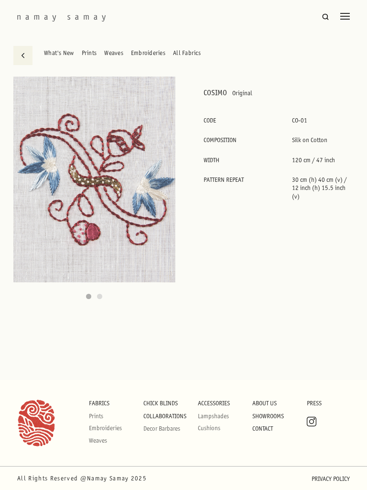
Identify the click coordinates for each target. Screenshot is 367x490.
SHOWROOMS (268, 416)
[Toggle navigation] (345, 16)
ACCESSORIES (214, 403)
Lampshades (213, 416)
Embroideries (148, 52)
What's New (59, 52)
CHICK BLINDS (160, 403)
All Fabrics (187, 52)
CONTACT (262, 428)
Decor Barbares (161, 428)
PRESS (314, 403)
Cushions (209, 428)
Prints (89, 52)
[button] (88, 296)
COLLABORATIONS (164, 416)
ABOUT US (264, 403)
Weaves (113, 52)
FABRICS (99, 403)
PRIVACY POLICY (331, 478)
